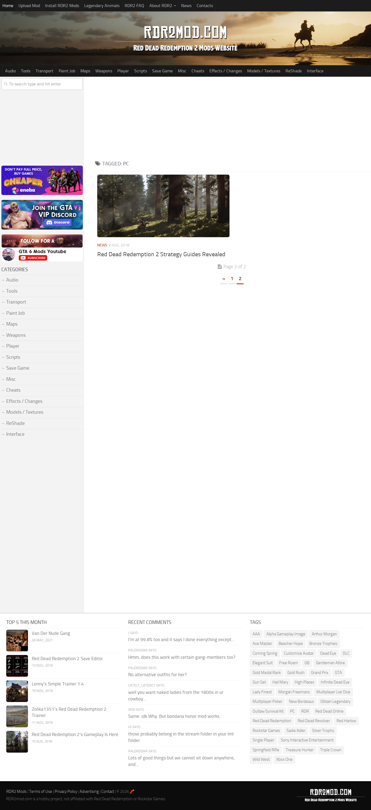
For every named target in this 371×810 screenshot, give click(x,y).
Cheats (197, 70)
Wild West (261, 759)
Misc (182, 70)
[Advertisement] (231, 117)
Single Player (263, 740)
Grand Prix (319, 672)
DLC (346, 653)
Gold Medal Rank (267, 672)
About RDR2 (160, 5)
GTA (338, 672)
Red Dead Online (329, 711)
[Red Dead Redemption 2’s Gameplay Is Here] (17, 742)
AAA (256, 634)
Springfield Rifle (266, 749)
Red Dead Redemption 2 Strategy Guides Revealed (161, 254)
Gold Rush (295, 672)
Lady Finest (262, 692)
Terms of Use (40, 791)
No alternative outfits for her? (157, 674)
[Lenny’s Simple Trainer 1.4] (17, 691)
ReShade (293, 70)
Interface (315, 70)
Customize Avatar (299, 653)
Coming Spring (265, 653)
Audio (10, 70)
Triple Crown (330, 749)
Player (123, 70)
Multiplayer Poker (267, 701)
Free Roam (288, 662)
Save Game (162, 70)
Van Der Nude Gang (51, 633)
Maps (85, 70)
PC (292, 711)
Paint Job (67, 70)
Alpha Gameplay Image (285, 634)
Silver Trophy (323, 730)
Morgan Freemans (294, 692)
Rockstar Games (266, 730)
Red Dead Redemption (272, 720)
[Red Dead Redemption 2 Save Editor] (17, 666)
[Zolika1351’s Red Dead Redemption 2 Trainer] (17, 716)
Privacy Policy (66, 791)
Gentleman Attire (330, 662)
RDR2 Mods (16, 791)
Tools (25, 70)
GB (306, 662)
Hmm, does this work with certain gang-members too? (181, 657)
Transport (45, 70)
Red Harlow (346, 720)
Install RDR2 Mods (62, 5)
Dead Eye (328, 653)
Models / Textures (263, 70)
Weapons (103, 70)
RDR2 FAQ (134, 5)
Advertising (89, 791)
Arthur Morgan (324, 634)
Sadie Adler (296, 730)
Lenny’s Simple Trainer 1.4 (58, 684)
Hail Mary (280, 682)
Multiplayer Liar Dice (333, 692)
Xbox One (284, 759)
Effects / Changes (225, 70)
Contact (107, 791)
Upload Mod (29, 5)
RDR (305, 711)
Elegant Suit (263, 662)
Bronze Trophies (323, 643)
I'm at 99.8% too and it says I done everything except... (181, 639)
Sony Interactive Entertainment (307, 740)
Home (7, 5)
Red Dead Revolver (314, 720)
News (186, 5)
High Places (304, 682)
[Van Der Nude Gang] (17, 640)
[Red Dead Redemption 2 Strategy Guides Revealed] (163, 206)
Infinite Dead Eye (335, 682)
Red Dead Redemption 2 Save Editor (67, 658)
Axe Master (262, 643)
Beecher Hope (291, 643)
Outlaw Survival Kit (268, 711)
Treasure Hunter (300, 749)
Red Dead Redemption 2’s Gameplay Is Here (75, 734)
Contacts (205, 5)
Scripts (140, 70)
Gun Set (259, 682)
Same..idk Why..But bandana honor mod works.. (175, 716)
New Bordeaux (301, 701)
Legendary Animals (102, 5)
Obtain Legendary (335, 701)
